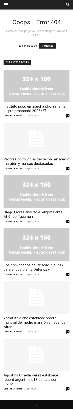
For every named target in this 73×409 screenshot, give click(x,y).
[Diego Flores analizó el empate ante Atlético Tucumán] (36, 191)
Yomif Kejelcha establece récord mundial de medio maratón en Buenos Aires (35, 322)
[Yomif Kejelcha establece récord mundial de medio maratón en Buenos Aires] (36, 297)
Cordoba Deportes (13, 115)
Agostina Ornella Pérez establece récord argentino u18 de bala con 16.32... (31, 379)
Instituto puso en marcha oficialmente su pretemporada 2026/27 (35, 108)
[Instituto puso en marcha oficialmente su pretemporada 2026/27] (36, 86)
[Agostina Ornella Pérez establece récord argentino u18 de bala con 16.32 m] (36, 355)
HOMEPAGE (47, 46)
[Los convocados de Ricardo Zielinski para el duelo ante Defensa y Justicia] (36, 244)
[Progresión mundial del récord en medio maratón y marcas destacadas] (36, 139)
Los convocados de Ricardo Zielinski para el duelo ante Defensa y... (34, 267)
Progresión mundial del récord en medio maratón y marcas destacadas (36, 161)
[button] (6, 4)
